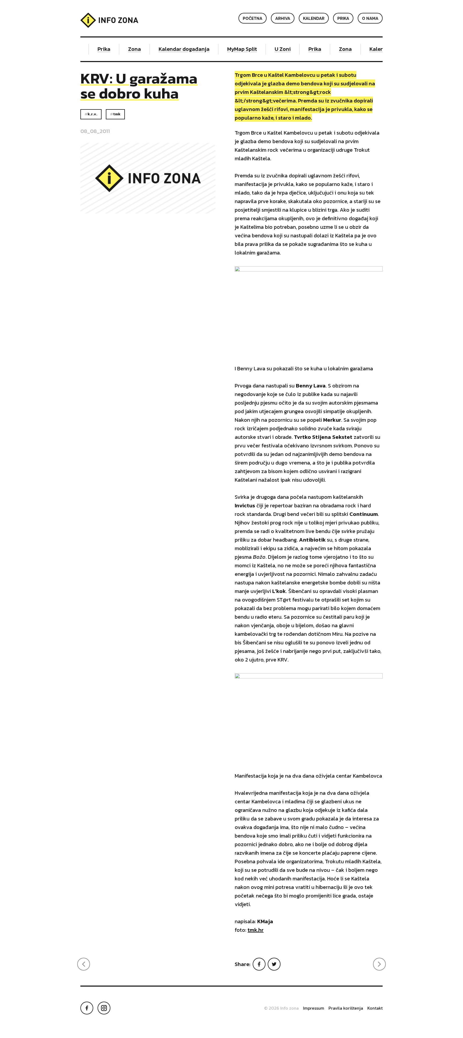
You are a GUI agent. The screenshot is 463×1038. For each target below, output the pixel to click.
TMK (117, 114)
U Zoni (276, 49)
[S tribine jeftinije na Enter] (83, 964)
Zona (127, 49)
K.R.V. (92, 114)
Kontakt (375, 1008)
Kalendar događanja (177, 49)
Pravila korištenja (345, 1008)
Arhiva (282, 18)
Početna (252, 18)
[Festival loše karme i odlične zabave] (379, 964)
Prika (343, 18)
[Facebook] (259, 964)
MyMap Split (235, 49)
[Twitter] (274, 964)
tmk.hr (256, 930)
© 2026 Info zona (281, 1008)
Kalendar (313, 18)
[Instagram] (104, 1008)
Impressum (313, 1008)
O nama (370, 18)
